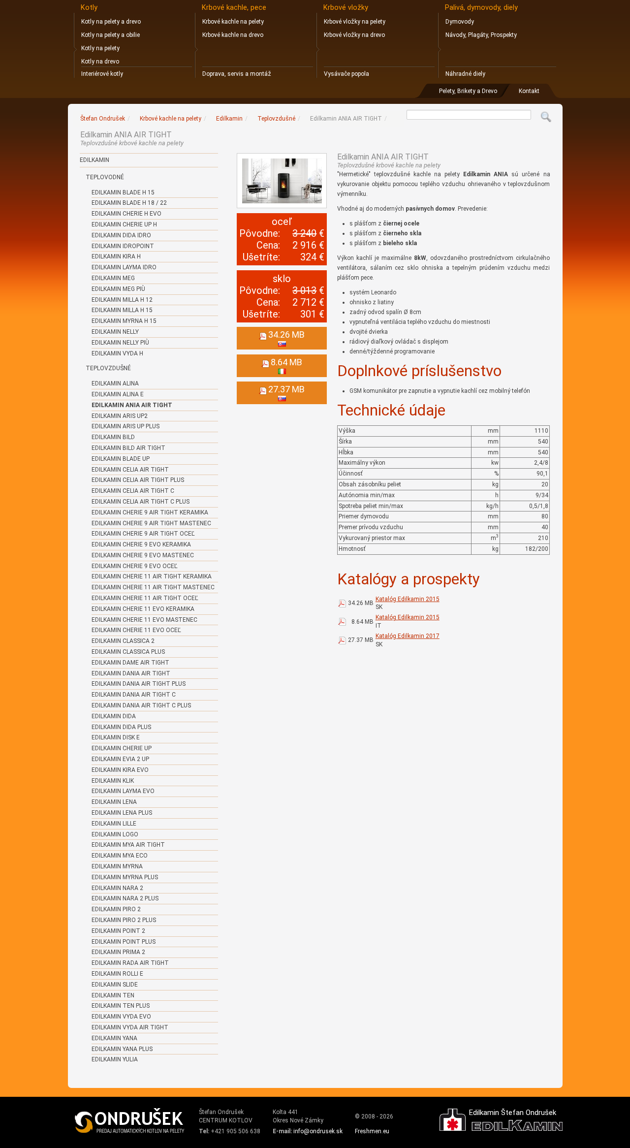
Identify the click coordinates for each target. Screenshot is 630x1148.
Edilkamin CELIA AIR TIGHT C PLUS (140, 501)
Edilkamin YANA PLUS (122, 1049)
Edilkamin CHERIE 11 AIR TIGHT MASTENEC (153, 587)
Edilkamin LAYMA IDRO (124, 267)
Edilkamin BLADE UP (121, 458)
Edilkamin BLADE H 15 (123, 192)
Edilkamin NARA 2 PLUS (125, 898)
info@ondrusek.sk (318, 1131)
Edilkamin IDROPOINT (123, 246)
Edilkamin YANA (114, 1038)
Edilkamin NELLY (115, 331)
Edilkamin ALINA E (118, 394)
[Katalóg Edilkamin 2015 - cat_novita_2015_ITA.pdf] (342, 621)
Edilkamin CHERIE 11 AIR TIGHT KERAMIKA (152, 576)
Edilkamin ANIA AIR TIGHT (132, 405)
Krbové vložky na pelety (354, 21)
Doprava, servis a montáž (236, 73)
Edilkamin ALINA (115, 383)
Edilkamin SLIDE (115, 984)
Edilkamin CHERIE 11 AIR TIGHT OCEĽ (145, 598)
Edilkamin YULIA (115, 1059)
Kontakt (529, 91)
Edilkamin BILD (113, 437)
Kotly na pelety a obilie (110, 35)
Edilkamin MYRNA (117, 866)
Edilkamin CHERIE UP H (124, 224)
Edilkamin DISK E (116, 737)
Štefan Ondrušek (102, 118)
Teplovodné (105, 177)
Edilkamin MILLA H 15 (122, 310)
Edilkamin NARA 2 (117, 888)
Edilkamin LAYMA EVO (123, 791)
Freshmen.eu (372, 1131)
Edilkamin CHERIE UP (122, 748)
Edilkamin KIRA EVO (120, 769)
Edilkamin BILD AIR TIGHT (128, 448)
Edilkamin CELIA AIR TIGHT (130, 469)
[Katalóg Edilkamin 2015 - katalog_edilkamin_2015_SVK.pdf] (342, 603)
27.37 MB (361, 640)
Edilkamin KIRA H (116, 256)
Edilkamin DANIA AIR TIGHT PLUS (139, 683)
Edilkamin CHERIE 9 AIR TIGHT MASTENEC (151, 523)
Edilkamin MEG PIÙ (118, 289)
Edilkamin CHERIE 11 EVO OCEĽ (136, 630)
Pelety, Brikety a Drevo (468, 91)
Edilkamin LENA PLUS (122, 812)
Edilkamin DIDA (114, 716)
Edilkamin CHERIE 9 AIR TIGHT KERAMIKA (150, 512)
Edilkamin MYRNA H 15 (124, 321)
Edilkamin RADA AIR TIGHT (130, 962)
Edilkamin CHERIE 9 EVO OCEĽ (135, 566)
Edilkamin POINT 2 (118, 930)
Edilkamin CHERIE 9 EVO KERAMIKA (141, 544)
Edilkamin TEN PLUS (121, 1005)
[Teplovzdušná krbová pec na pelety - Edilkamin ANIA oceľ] (282, 180)
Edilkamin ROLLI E (117, 973)
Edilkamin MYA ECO (120, 855)
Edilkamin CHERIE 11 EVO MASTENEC (144, 619)
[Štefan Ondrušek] (130, 1121)
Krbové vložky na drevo (354, 35)
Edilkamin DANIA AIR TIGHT (131, 673)
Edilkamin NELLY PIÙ (120, 342)
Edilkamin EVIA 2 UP (120, 759)
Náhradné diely (465, 73)
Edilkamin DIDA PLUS (121, 727)
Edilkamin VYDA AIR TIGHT (130, 1027)
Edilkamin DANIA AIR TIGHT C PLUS (141, 705)
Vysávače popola (346, 73)
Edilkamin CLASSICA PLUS (128, 651)
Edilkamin (94, 160)
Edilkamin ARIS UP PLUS (125, 426)
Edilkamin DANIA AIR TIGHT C (134, 694)
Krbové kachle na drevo (232, 35)
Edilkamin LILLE (114, 823)
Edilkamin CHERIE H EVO (126, 213)
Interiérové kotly (102, 73)
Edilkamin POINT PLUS (124, 941)
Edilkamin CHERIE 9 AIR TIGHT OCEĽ (143, 533)
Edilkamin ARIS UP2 (120, 416)
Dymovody (459, 21)
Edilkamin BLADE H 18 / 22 (129, 202)
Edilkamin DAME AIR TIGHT (130, 662)
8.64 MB (362, 621)
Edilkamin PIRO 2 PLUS (124, 920)
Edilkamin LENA (114, 801)
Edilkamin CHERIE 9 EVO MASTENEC (143, 555)
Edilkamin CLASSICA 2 (123, 641)
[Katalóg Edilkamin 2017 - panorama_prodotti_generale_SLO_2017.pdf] (342, 640)
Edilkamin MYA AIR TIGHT (128, 844)
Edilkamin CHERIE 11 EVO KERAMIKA (143, 609)
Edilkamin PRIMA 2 (118, 952)
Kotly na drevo (100, 61)
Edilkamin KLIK (113, 780)
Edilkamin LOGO (115, 834)
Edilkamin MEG (113, 278)
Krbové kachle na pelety (233, 21)
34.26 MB (361, 603)
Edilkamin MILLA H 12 (122, 299)
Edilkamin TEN (113, 995)
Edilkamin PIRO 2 (116, 909)
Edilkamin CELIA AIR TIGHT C (133, 490)
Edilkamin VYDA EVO (121, 1016)
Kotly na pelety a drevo (111, 21)
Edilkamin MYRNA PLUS (125, 877)
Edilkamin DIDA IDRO (121, 235)
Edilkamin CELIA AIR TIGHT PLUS (138, 480)
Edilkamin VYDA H (117, 353)
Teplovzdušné (108, 368)
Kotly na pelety (100, 48)
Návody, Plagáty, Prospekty (481, 35)
